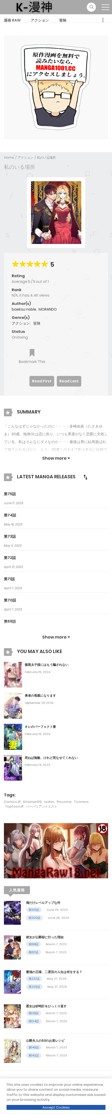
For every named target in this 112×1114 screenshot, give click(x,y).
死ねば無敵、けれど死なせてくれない (51, 757)
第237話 (34, 979)
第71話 (9, 578)
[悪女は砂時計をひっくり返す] (12, 1016)
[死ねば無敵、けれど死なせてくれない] (13, 767)
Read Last (69, 381)
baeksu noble (24, 309)
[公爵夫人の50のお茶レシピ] (12, 1050)
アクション (40, 20)
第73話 (10, 536)
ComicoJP (12, 802)
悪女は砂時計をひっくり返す (46, 1006)
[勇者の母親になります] (13, 705)
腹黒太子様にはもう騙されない (47, 664)
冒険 (62, 20)
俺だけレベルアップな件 (43, 902)
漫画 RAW (12, 20)
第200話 (34, 918)
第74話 (10, 515)
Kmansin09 (32, 802)
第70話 (10, 600)
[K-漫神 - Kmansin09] (34, 6)
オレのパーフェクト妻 (40, 726)
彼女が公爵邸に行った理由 (45, 937)
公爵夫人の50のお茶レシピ (45, 1040)
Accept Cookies (56, 1107)
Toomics (81, 802)
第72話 (10, 557)
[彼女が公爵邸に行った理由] (12, 947)
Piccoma (64, 802)
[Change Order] (85, 477)
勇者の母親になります (40, 695)
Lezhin (49, 802)
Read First (42, 381)
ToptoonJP (14, 806)
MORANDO (48, 309)
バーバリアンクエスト (41, 806)
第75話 (10, 493)
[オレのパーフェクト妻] (13, 736)
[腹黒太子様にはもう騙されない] (13, 674)
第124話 (34, 1021)
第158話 (34, 944)
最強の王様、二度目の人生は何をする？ (54, 972)
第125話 (34, 1013)
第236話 (34, 987)
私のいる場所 (46, 157)
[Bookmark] (32, 353)
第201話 (34, 910)
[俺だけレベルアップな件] (12, 912)
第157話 (33, 952)
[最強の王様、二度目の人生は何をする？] (12, 981)
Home (9, 157)
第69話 (10, 621)
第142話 (34, 1055)
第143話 (34, 1047)
